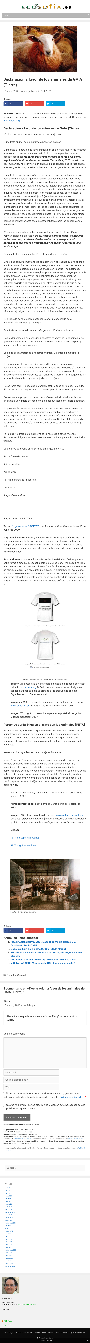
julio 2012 (8, 1234)
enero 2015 (8, 1215)
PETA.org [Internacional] (24, 845)
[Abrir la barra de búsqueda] (88, 15)
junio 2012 (8, 1236)
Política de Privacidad (76, 1139)
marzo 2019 (8, 1201)
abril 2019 (8, 1199)
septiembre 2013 (10, 1223)
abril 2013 (8, 1226)
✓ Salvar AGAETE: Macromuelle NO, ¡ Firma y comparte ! (43, 963)
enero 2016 (8, 1209)
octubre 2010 (9, 1242)
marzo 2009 (9, 1258)
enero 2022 (8, 1190)
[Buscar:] (45, 1168)
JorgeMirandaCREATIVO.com (26, 1304)
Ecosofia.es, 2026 (46, 1338)
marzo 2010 (9, 1247)
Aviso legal (9, 1332)
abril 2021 (8, 1193)
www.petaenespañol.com (70, 815)
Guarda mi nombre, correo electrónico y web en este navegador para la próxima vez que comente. (45, 1106)
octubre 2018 (9, 1204)
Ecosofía (11, 975)
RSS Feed (8, 1321)
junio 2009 (8, 1253)
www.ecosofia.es (20, 705)
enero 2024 (8, 1188)
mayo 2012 (8, 1239)
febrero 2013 (9, 1228)
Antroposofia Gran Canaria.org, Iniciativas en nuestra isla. (43, 959)
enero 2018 (8, 1207)
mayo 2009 (8, 1255)
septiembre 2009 (10, 1250)
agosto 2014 (9, 1217)
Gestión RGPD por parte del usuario (70, 1332)
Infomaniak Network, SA (23, 1139)
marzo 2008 (9, 1263)
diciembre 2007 (10, 1266)
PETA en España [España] (25, 837)
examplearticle (6, 1325)
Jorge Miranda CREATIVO (25, 526)
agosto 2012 (9, 1231)
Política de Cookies (24, 1332)
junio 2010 (8, 1244)
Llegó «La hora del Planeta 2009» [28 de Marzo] (38, 949)
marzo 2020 (9, 1196)
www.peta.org (12, 120)
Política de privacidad (71, 1097)
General (21, 975)
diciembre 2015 (10, 1212)
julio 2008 (8, 1261)
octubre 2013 (9, 1220)
